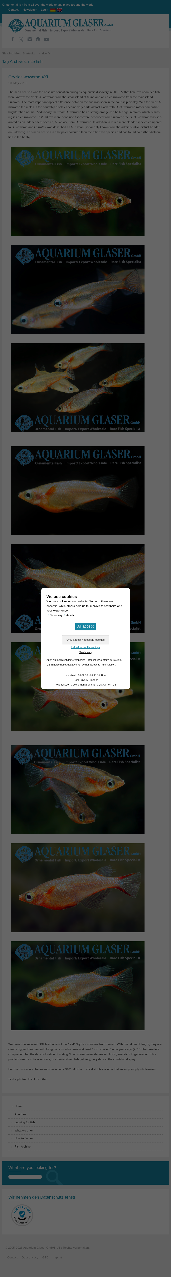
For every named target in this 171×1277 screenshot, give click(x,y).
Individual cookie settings (85, 647)
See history (85, 652)
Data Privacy (81, 680)
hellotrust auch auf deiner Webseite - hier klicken (87, 664)
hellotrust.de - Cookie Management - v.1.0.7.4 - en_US (85, 684)
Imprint (94, 680)
